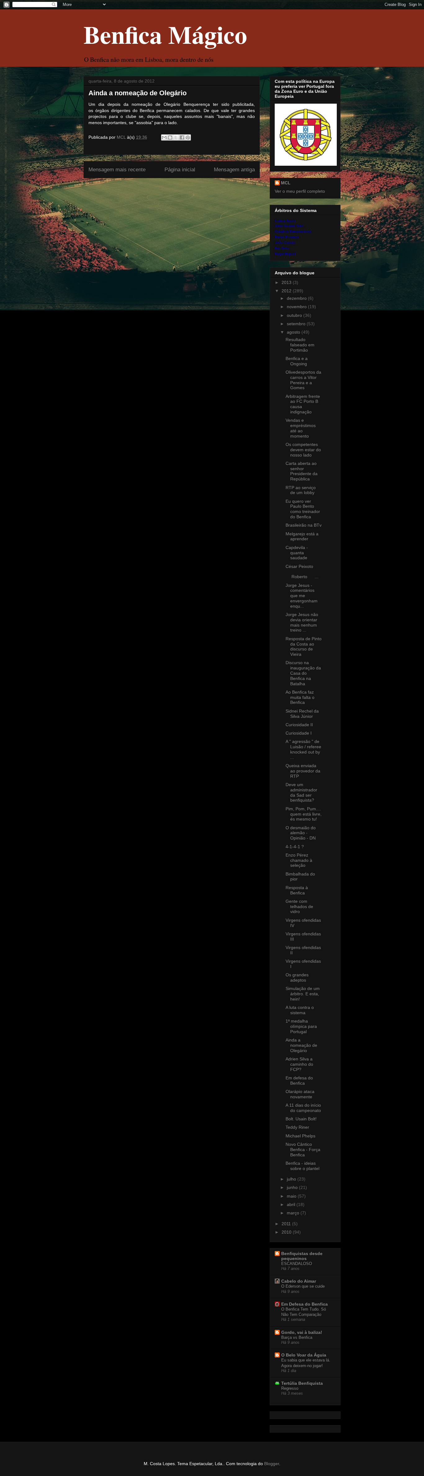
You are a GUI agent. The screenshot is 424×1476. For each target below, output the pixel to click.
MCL (286, 182)
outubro (295, 315)
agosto (294, 332)
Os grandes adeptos (297, 977)
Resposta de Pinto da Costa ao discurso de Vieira (304, 646)
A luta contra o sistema (300, 1010)
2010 (287, 1232)
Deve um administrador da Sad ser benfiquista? (301, 792)
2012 (287, 290)
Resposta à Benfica (297, 890)
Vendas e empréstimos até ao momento (301, 428)
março (293, 1212)
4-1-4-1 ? (295, 846)
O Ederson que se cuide (303, 1286)
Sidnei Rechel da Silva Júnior (302, 714)
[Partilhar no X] (176, 137)
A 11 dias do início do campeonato (303, 1108)
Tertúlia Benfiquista (302, 1383)
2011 (287, 1223)
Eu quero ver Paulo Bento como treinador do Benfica (303, 509)
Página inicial (180, 170)
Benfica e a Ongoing (297, 361)
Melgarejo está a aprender (302, 536)
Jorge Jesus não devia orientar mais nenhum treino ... (302, 622)
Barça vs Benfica (296, 1337)
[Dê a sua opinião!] (170, 137)
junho (293, 1187)
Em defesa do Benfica (299, 1080)
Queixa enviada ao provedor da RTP (303, 771)
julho (292, 1179)
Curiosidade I (299, 733)
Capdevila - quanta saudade (297, 552)
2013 (287, 282)
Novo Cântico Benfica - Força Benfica (303, 1149)
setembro (297, 323)
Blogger (271, 1463)
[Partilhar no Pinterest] (188, 137)
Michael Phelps (300, 1135)
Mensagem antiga (234, 170)
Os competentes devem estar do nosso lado (303, 449)
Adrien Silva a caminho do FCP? (299, 1064)
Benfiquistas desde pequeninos (302, 1256)
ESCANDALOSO (296, 1263)
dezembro (297, 298)
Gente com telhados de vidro (299, 906)
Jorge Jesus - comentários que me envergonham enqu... (302, 596)
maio (292, 1196)
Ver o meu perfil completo (300, 191)
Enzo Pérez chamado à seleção (299, 860)
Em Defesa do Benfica (304, 1304)
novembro (297, 306)
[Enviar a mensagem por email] (164, 137)
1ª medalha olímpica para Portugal (301, 1026)
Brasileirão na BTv (304, 525)
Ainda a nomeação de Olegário (301, 1045)
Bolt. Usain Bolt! (301, 1118)
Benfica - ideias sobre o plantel (302, 1166)
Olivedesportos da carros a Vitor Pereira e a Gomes (303, 380)
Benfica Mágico (165, 34)
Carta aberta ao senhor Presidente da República (302, 471)
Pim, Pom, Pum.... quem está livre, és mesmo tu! (304, 814)
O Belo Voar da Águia (303, 1354)
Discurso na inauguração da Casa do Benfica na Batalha (303, 673)
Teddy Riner (297, 1127)
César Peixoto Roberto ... (303, 571)
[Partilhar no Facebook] (182, 137)
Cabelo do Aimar (298, 1281)
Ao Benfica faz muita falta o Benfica (300, 697)
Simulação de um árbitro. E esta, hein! (303, 993)
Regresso (289, 1388)
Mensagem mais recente (117, 170)
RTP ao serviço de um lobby (301, 490)
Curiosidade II (299, 724)
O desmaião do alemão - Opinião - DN (301, 833)
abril (291, 1204)
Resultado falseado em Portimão (300, 345)
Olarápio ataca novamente (300, 1094)
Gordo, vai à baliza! (301, 1332)
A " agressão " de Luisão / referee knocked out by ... (303, 749)
